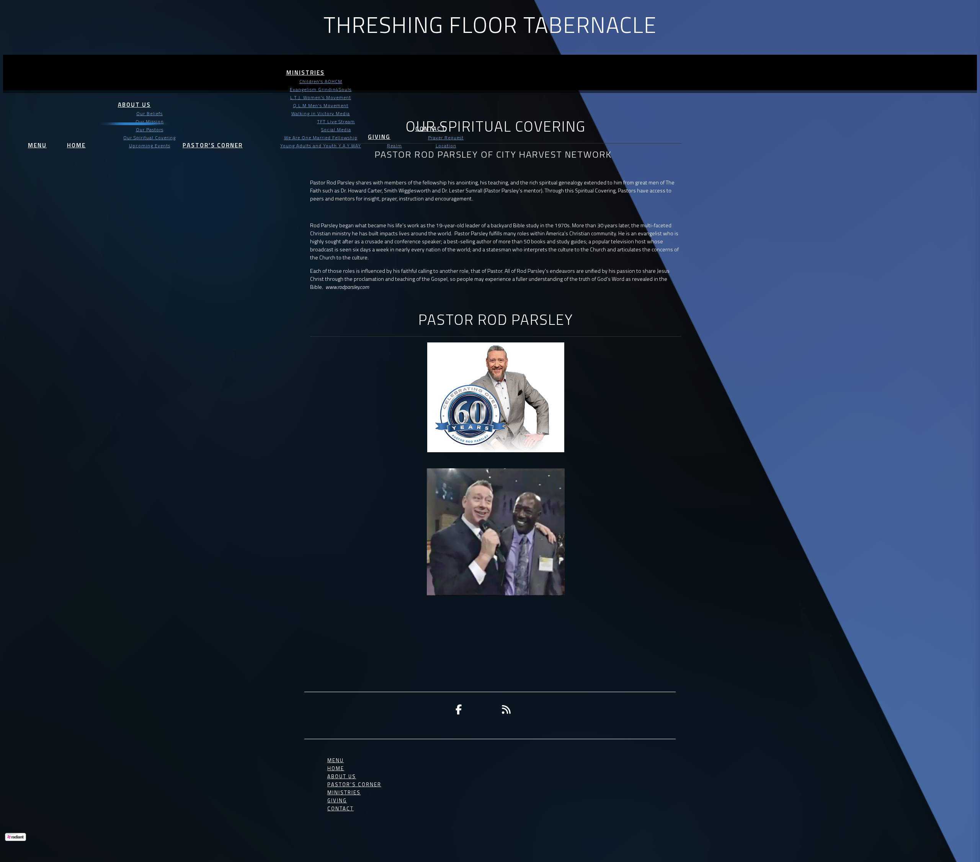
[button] (37, 138)
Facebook (458, 709)
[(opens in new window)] (506, 709)
